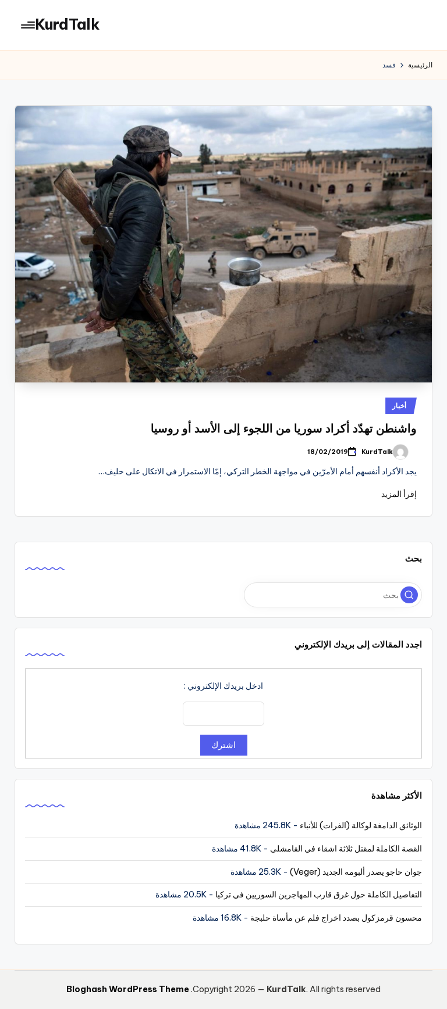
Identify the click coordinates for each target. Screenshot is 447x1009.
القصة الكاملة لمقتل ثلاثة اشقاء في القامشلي (346, 848)
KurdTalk (67, 24)
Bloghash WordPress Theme (127, 989)
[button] (409, 595)
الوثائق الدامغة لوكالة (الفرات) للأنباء (361, 825)
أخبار (399, 405)
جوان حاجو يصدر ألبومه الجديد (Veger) (356, 872)
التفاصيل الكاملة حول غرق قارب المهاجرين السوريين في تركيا (318, 894)
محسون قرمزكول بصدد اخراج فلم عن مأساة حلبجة (336, 918)
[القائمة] (29, 25)
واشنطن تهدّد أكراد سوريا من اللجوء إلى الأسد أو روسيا (284, 428)
